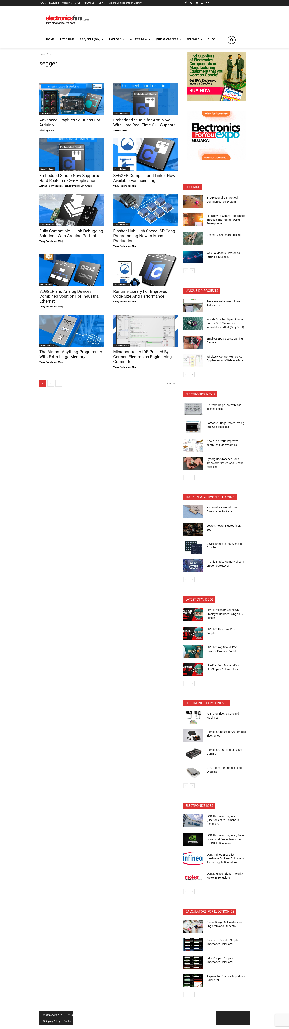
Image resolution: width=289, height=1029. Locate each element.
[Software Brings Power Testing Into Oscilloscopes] (193, 426)
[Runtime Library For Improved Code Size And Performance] (145, 270)
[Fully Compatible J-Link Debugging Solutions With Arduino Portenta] (71, 210)
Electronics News (48, 113)
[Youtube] (207, 3)
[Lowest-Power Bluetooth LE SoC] (193, 529)
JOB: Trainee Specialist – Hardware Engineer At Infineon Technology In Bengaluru (225, 858)
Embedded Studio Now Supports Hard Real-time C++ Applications (69, 178)
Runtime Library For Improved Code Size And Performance (140, 294)
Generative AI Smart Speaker (224, 234)
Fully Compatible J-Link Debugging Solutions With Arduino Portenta (71, 233)
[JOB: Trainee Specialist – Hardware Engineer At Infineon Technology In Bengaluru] (193, 858)
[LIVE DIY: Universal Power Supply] (193, 633)
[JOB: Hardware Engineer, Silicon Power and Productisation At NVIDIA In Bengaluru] (193, 839)
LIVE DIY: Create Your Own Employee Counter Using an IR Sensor (225, 614)
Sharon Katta (120, 130)
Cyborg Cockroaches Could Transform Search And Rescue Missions (225, 463)
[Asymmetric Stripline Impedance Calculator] (193, 980)
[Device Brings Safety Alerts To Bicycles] (193, 547)
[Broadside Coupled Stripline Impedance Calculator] (193, 944)
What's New (46, 284)
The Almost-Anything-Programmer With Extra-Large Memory (70, 354)
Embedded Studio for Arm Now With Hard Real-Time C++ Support (144, 122)
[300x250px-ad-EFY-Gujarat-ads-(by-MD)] (216, 159)
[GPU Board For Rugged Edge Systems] (193, 771)
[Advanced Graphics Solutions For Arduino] (71, 99)
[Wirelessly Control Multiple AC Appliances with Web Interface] (193, 360)
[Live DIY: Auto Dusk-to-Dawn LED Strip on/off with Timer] (193, 669)
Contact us (70, 1021)
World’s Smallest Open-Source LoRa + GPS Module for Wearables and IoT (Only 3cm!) (225, 323)
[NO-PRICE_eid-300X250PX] (216, 100)
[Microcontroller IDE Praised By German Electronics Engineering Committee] (145, 331)
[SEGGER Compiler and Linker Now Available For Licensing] (145, 154)
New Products (47, 169)
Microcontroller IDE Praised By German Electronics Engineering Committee (142, 356)
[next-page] (58, 383)
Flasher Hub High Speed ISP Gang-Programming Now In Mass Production (144, 236)
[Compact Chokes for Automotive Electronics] (193, 735)
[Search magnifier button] (232, 40)
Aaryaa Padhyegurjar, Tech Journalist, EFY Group (65, 185)
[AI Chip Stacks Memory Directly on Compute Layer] (193, 565)
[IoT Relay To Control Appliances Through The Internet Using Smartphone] (193, 219)
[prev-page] (185, 270)
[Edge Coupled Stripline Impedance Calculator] (193, 962)
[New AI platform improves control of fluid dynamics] (193, 445)
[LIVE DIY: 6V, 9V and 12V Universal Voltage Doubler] (193, 651)
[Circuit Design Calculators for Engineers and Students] (193, 926)
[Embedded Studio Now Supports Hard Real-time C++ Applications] (71, 154)
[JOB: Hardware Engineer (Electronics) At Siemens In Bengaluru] (193, 820)
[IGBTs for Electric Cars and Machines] (193, 717)
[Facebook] (185, 3)
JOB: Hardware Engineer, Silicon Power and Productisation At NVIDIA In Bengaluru (226, 839)
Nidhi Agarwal (46, 130)
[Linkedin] (196, 3)
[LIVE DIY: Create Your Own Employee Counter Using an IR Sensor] (193, 614)
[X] (202, 3)
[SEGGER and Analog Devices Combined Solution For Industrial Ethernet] (71, 270)
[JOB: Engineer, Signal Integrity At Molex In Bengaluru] (193, 877)
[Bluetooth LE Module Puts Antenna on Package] (193, 511)
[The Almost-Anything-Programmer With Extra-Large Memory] (71, 331)
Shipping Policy (51, 1021)
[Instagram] (191, 3)
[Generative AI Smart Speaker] (193, 238)
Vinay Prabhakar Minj (124, 185)
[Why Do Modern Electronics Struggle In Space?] (193, 257)
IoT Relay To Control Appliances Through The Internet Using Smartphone (226, 219)
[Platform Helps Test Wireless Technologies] (193, 409)
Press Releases (121, 113)
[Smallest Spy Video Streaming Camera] (193, 342)
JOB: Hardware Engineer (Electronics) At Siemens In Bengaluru (223, 820)
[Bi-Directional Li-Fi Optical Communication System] (193, 201)
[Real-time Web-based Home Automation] (193, 305)
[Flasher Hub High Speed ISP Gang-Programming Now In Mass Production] (145, 210)
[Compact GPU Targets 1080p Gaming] (193, 753)
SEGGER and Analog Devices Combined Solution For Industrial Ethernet (69, 296)
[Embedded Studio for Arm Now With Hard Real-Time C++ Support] (145, 99)
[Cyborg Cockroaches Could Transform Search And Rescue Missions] (193, 463)
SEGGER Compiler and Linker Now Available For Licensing (144, 178)
